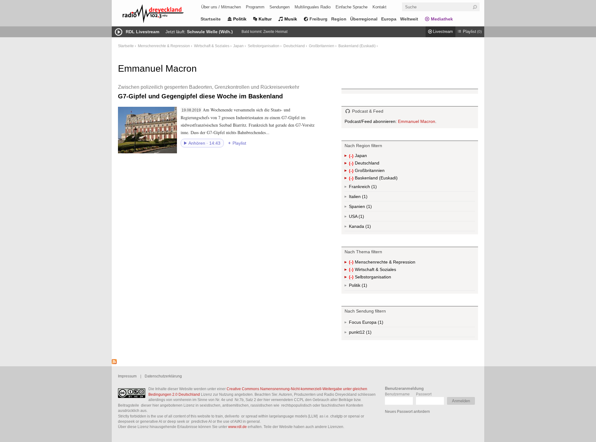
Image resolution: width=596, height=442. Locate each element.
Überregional (363, 18)
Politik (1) (364, 287)
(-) (352, 156)
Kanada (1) (367, 227)
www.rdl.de (237, 427)
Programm (255, 7)
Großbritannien (321, 46)
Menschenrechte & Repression (164, 46)
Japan (238, 46)
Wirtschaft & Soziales (211, 46)
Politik (239, 18)
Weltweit (409, 18)
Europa (388, 18)
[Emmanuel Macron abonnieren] (114, 362)
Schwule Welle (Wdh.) (210, 31)
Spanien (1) (368, 207)
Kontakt (379, 7)
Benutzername (397, 394)
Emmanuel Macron (416, 121)
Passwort (423, 394)
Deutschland (294, 46)
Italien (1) (364, 197)
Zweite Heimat (275, 31)
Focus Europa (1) (373, 323)
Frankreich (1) (373, 188)
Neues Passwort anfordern (407, 411)
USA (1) (362, 217)
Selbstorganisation (263, 46)
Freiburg (318, 18)
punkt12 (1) (368, 333)
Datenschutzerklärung (163, 376)
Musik (290, 18)
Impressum (127, 376)
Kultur (265, 18)
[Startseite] (161, 14)
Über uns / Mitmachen (221, 7)
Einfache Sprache (352, 7)
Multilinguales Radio (313, 7)
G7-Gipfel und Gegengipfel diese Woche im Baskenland (208, 91)
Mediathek (442, 18)
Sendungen (279, 7)
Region (338, 18)
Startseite (211, 18)
